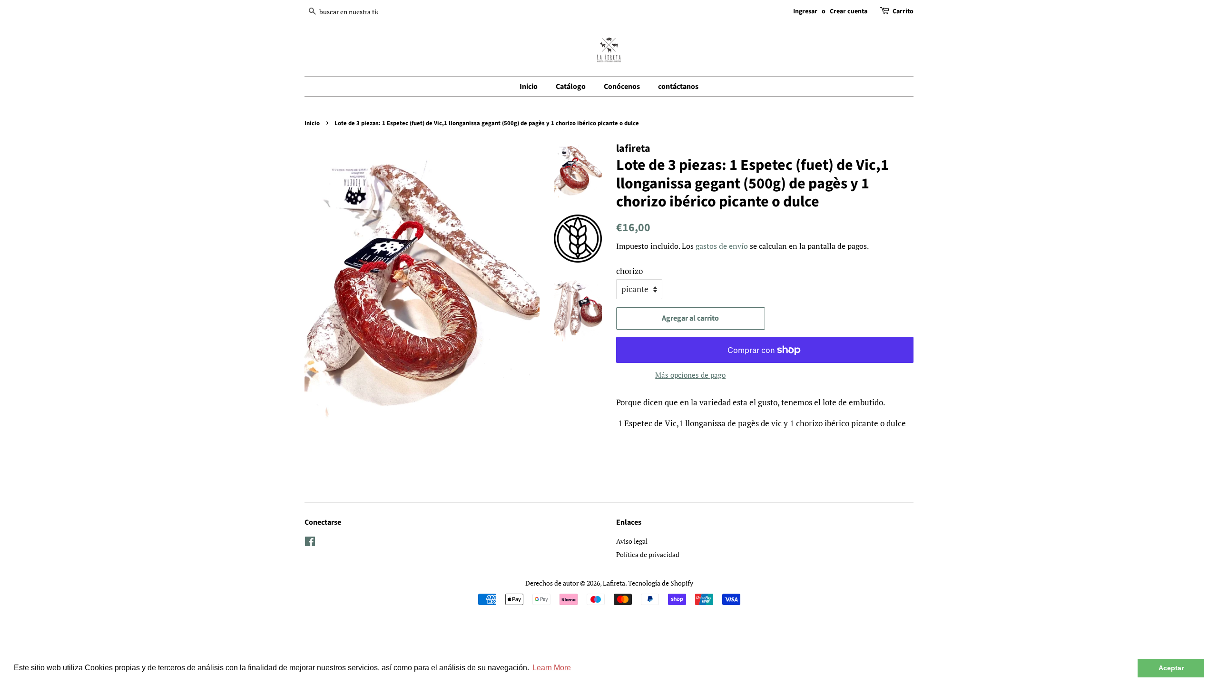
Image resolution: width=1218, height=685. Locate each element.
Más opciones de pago (690, 375)
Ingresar (805, 11)
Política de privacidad (647, 554)
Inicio (529, 86)
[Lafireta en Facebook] (309, 543)
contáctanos (678, 86)
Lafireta (614, 582)
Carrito (903, 11)
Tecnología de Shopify (660, 582)
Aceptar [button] (1171, 668)
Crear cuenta (848, 11)
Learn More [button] (551, 668)
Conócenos (622, 86)
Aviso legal (632, 541)
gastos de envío (722, 246)
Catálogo (571, 86)
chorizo (629, 270)
